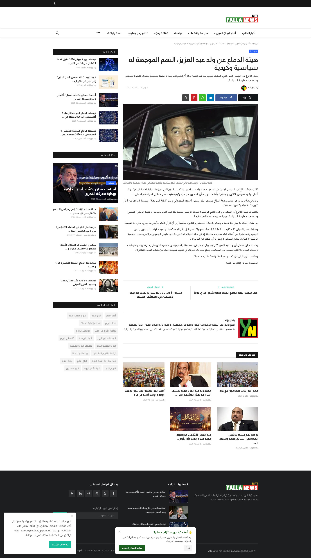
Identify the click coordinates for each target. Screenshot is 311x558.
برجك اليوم (67, 361)
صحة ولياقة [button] (114, 33)
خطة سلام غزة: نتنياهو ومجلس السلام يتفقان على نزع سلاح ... (74, 211)
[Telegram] (88, 493)
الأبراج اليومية (86, 338)
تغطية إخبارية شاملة (90, 323)
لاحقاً (188, 548)
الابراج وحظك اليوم (78, 315)
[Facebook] (113, 493)
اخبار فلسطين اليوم (107, 338)
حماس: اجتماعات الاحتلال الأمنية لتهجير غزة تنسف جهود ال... (78, 246)
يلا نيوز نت (253, 87)
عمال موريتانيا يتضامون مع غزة (238, 390)
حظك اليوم (110, 323)
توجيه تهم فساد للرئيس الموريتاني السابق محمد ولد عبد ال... (238, 438)
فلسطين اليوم (67, 338)
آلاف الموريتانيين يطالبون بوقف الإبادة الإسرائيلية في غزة (144, 392)
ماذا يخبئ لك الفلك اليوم (104, 361)
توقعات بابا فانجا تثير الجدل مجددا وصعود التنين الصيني (78, 282)
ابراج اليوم (82, 361)
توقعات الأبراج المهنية (81, 346)
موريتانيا (230, 43)
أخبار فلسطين (72, 368)
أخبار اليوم (111, 315)
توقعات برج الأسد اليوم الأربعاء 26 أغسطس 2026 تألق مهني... (149, 526)
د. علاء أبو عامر (90, 235)
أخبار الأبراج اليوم (92, 368)
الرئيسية (255, 43)
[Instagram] (96, 493)
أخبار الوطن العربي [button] (225, 33)
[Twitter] (105, 493)
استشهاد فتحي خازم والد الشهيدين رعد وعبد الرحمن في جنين (147, 510)
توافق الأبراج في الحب (105, 330)
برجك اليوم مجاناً (80, 353)
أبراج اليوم (96, 315)
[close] (72, 516)
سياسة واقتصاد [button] (198, 33)
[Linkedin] (80, 493)
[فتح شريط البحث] (57, 33)
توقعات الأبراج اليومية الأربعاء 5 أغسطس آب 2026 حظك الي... (79, 115)
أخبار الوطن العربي (242, 43)
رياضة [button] (178, 33)
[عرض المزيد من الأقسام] (98, 33)
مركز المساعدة (92, 550)
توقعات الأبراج (83, 330)
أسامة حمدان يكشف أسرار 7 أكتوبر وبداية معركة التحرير (76, 97)
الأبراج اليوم (110, 368)
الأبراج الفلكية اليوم (106, 346)
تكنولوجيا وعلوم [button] (138, 33)
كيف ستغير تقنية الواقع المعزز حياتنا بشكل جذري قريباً (226, 292)
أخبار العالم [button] (249, 33)
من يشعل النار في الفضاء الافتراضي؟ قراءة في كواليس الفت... (76, 229)
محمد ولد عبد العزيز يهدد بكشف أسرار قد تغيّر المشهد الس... (191, 392)
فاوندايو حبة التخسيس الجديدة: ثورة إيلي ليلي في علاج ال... (76, 79)
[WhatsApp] (202, 97)
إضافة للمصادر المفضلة (132, 548)
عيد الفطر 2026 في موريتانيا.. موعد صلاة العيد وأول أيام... (193, 436)
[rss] (72, 493)
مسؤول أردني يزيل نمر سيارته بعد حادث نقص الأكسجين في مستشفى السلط (155, 294)
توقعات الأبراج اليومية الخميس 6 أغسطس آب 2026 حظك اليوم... (78, 132)
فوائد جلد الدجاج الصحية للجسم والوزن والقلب (75, 264)
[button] (210, 97)
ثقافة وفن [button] (161, 33)
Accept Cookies (60, 544)
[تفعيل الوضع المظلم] (55, 3)
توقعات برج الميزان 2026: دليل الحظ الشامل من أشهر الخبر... (76, 61)
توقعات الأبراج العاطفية (104, 353)
